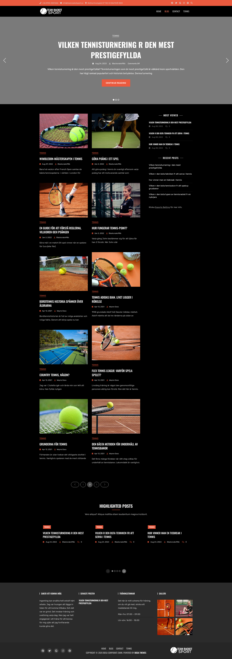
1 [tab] (113, 100)
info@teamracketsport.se (73, 3)
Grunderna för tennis (53, 444)
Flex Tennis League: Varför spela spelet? (112, 373)
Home (158, 11)
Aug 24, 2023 (101, 63)
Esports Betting (162, 207)
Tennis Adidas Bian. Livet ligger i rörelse (112, 299)
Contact (176, 11)
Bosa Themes (140, 652)
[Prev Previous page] (75, 484)
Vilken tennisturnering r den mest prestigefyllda (116, 49)
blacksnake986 (118, 63)
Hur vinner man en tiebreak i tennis (164, 144)
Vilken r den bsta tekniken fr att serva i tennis (169, 133)
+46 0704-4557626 (50, 3)
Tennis (186, 11)
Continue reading (116, 83)
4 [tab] (119, 571)
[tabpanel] (116, 60)
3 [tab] (118, 100)
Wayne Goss (114, 307)
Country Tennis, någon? (54, 375)
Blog (167, 11)
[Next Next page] (105, 484)
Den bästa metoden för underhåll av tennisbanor (115, 446)
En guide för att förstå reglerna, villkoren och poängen (60, 230)
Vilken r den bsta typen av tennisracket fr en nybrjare (170, 195)
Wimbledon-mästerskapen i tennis (60, 159)
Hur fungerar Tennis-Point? (109, 228)
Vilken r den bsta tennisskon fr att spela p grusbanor (168, 187)
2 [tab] (116, 100)
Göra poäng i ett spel (105, 159)
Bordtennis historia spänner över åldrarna (61, 303)
